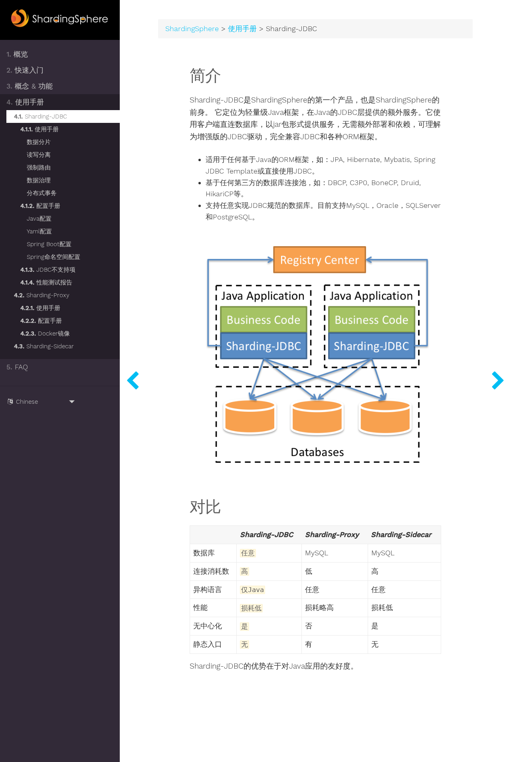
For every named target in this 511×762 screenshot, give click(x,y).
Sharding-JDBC (40, 116)
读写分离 (39, 154)
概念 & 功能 (29, 86)
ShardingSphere (192, 29)
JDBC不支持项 (47, 269)
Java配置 (39, 218)
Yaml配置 (39, 231)
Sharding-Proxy (41, 295)
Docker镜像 (45, 333)
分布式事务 (42, 193)
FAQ (17, 367)
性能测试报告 (46, 282)
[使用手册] (132, 381)
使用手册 (25, 102)
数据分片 (39, 142)
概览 (17, 54)
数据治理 (39, 180)
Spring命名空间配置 (53, 257)
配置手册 (40, 205)
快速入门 (25, 70)
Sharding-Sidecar (44, 346)
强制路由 (39, 167)
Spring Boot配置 (49, 244)
